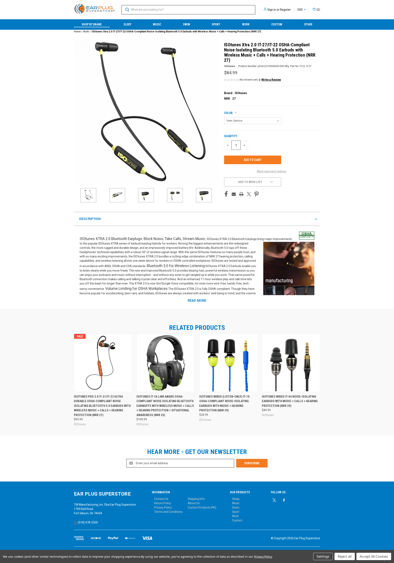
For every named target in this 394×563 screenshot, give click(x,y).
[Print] (241, 194)
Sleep (127, 24)
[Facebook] (226, 194)
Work (246, 24)
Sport (216, 24)
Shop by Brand (92, 24)
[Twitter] (249, 194)
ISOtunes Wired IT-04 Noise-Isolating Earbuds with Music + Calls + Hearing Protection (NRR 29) (290, 401)
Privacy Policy (163, 507)
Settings (323, 556)
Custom (276, 24)
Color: (229, 113)
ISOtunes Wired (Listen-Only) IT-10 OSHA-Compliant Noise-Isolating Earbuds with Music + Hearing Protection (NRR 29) (224, 403)
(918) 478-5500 (87, 522)
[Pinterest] (256, 194)
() (318, 9)
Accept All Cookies (374, 556)
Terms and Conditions (168, 511)
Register (285, 9)
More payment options (271, 171)
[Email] (234, 194)
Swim (186, 24)
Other (308, 24)
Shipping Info (196, 498)
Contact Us (161, 498)
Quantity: (231, 136)
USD (300, 9)
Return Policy (162, 503)
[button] (269, 79)
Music (157, 24)
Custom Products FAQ (202, 507)
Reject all (345, 556)
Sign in (271, 9)
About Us (194, 503)
